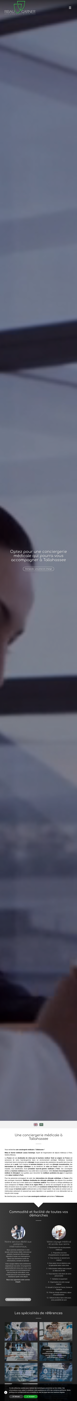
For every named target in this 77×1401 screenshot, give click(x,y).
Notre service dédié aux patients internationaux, (18, 1244)
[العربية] (41, 1124)
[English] (36, 1124)
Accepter (32, 1396)
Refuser (17, 1396)
